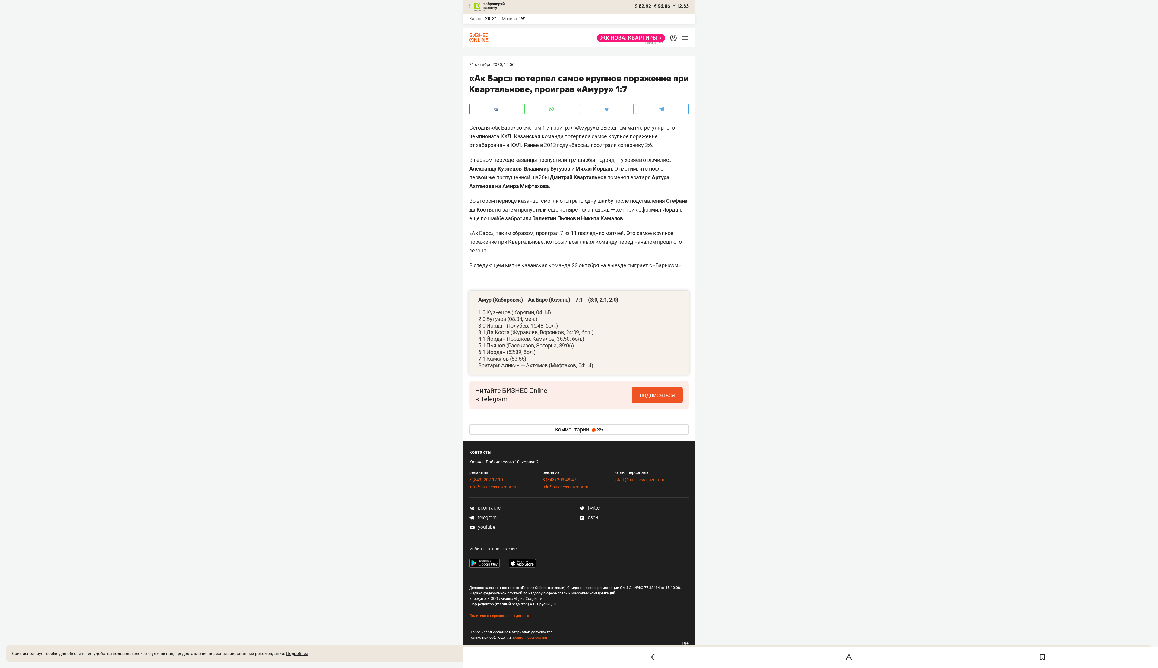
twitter (594, 508)
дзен (592, 517)
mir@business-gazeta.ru (565, 487)
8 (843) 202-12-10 (486, 479)
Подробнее (297, 653)
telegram (487, 517)
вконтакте (489, 508)
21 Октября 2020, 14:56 (491, 64)
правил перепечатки (529, 637)
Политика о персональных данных (499, 616)
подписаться (657, 395)
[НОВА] (629, 38)
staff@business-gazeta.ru (639, 479)
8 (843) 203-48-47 (559, 479)
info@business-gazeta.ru (492, 487)
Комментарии (579, 430)
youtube (486, 527)
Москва (509, 18)
